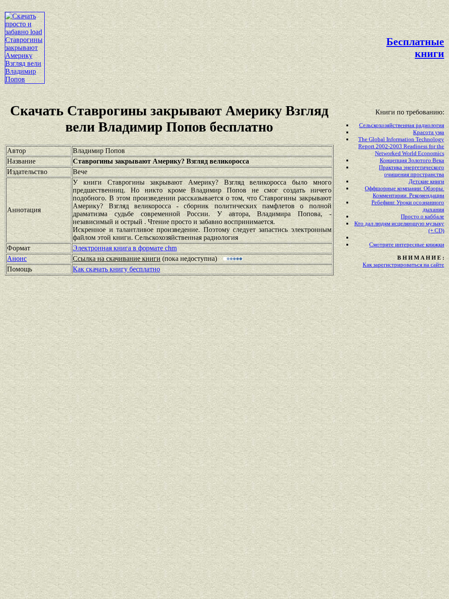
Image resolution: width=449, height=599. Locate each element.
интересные (410, 244)
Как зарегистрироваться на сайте (403, 264)
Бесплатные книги (415, 47)
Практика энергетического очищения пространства (411, 171)
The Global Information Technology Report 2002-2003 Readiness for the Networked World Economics (401, 146)
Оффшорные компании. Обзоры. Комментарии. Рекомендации (404, 192)
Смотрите (382, 244)
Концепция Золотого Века (412, 160)
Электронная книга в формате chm (125, 248)
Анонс (17, 258)
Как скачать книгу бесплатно (116, 269)
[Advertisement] (206, 24)
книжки (435, 244)
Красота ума (428, 132)
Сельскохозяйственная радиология (401, 125)
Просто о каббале (422, 216)
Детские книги (426, 181)
